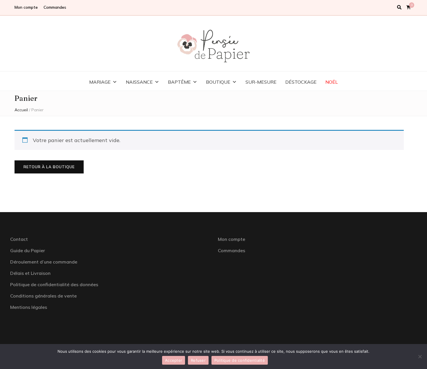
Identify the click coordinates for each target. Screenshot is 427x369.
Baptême (179, 82)
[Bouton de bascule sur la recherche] (399, 7)
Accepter (173, 360)
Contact (19, 239)
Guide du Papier (27, 250)
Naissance (139, 82)
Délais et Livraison (30, 273)
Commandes (55, 7)
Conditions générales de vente (43, 296)
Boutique (218, 82)
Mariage (100, 82)
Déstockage (301, 82)
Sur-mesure (261, 82)
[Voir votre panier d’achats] (408, 7)
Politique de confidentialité (239, 360)
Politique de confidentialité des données (54, 284)
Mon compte (26, 7)
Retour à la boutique (49, 166)
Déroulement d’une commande (43, 262)
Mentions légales (28, 307)
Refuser (198, 360)
